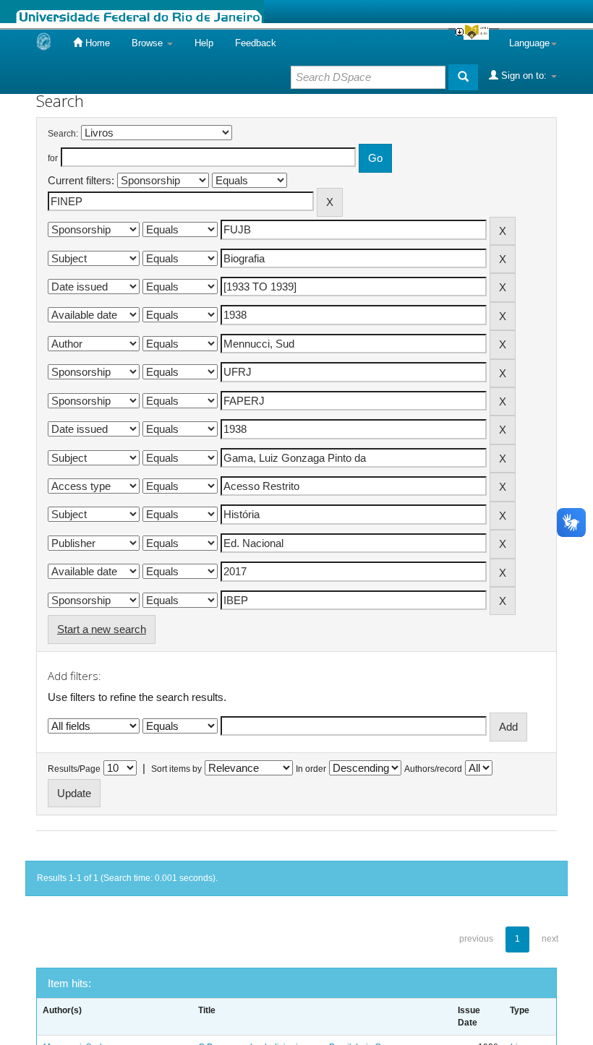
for (53, 158)
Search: (63, 134)
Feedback (255, 43)
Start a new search (101, 629)
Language (529, 43)
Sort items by (176, 769)
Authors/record (433, 769)
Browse (149, 43)
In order (311, 769)
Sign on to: (524, 75)
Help (204, 43)
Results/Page (74, 769)
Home (96, 43)
